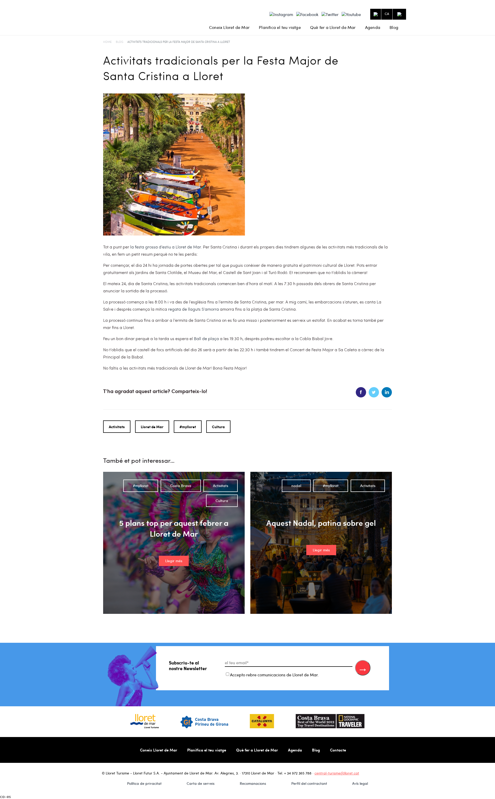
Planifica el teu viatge (280, 27)
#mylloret (187, 426)
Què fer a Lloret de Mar (333, 27)
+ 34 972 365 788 (297, 773)
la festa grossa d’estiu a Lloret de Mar (165, 246)
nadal (296, 485)
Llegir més (173, 560)
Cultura (218, 426)
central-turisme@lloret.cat (337, 773)
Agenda (372, 27)
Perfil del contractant (309, 783)
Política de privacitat (144, 783)
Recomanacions (253, 783)
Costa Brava (180, 485)
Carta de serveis (200, 783)
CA (387, 13)
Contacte (338, 750)
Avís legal (360, 783)
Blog (394, 27)
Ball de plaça (206, 338)
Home (107, 42)
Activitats (117, 426)
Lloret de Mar (152, 426)
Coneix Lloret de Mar (229, 27)
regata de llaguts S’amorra (193, 309)
